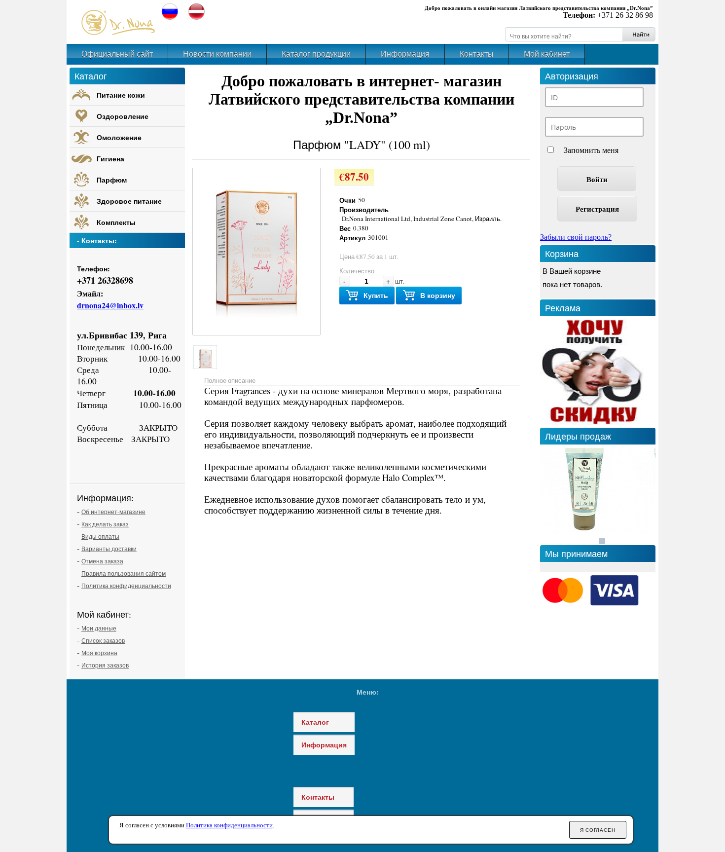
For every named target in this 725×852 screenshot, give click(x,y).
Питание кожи (121, 95)
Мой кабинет (547, 54)
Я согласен (598, 830)
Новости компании (217, 54)
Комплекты (116, 222)
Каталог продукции (316, 54)
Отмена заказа (102, 561)
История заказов (105, 665)
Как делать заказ (105, 524)
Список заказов (103, 640)
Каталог (315, 722)
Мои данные (98, 628)
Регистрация (597, 208)
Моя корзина (99, 653)
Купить (375, 295)
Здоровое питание (129, 201)
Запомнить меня (591, 150)
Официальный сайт (117, 54)
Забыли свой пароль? (576, 237)
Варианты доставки (109, 549)
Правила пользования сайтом (123, 573)
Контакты (477, 54)
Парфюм (112, 180)
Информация (405, 54)
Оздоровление (122, 116)
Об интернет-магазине (113, 512)
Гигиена (110, 158)
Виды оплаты (100, 536)
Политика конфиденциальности (126, 586)
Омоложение (119, 137)
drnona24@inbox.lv (110, 305)
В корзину (437, 295)
